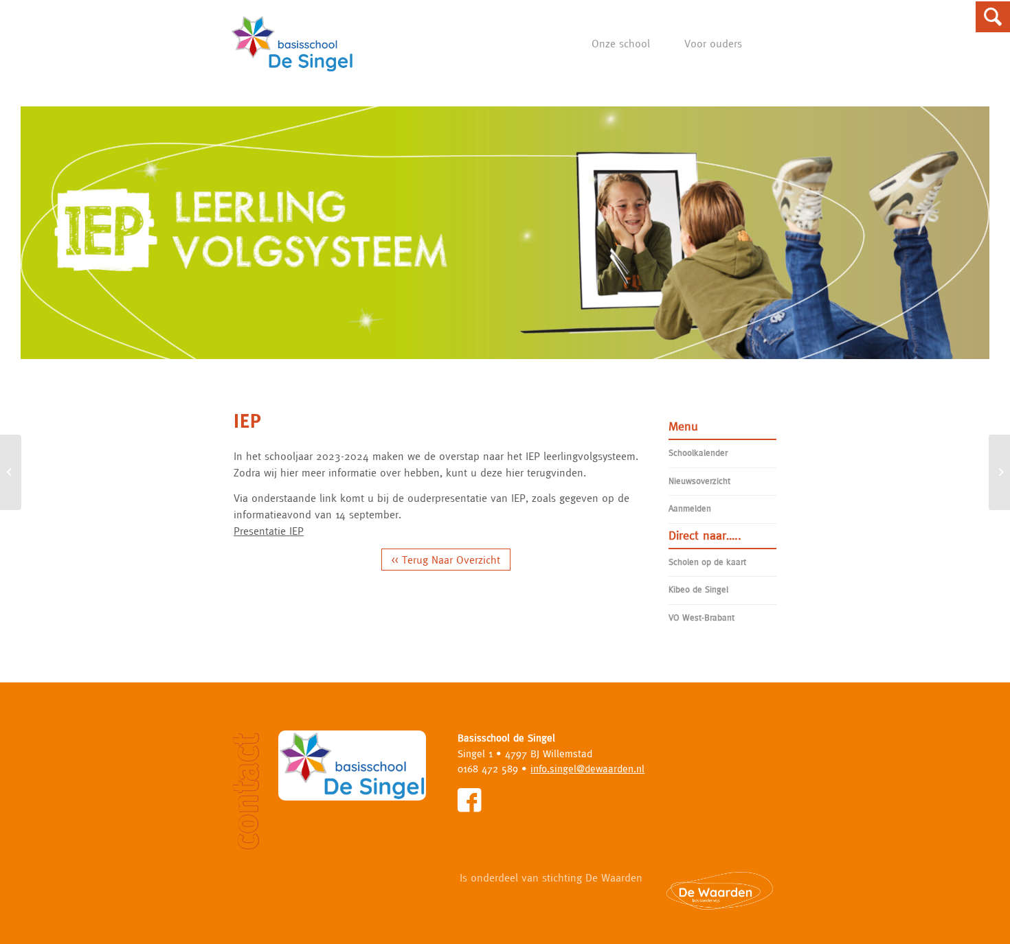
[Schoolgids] (999, 472)
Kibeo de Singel (698, 589)
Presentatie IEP (269, 531)
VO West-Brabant (701, 617)
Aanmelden (690, 508)
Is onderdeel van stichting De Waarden (551, 877)
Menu (683, 426)
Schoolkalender (698, 453)
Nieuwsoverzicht (699, 481)
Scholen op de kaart (707, 562)
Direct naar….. (705, 535)
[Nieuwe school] (10, 472)
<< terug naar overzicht (446, 559)
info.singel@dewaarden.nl (587, 768)
